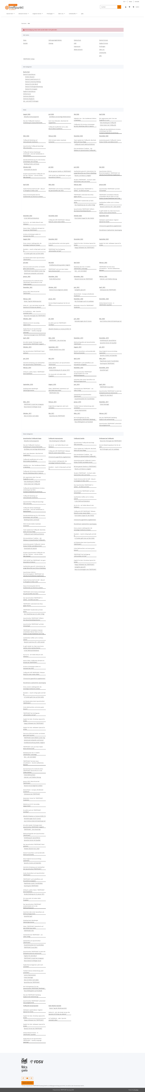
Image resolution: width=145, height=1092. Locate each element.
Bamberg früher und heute (31, 164)
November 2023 (78, 239)
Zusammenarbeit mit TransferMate (84, 399)
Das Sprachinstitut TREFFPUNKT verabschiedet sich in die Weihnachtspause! (83, 373)
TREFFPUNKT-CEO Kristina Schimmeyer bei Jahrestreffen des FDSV (59, 189)
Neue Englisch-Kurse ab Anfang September (108, 352)
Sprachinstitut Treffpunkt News (32, 438)
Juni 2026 (51, 114)
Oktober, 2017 (27, 413)
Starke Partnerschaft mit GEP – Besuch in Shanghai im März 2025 (34, 189)
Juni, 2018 (76, 384)
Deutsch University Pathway (33, 81)
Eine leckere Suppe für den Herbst (84, 218)
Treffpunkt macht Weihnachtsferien (85, 144)
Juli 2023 (25, 262)
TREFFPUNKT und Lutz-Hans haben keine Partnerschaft (58, 270)
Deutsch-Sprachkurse (29, 74)
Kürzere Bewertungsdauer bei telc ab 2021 (59, 304)
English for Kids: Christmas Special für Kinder (84, 244)
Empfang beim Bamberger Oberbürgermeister (30, 389)
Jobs (82, 13)
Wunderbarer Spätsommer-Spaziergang (110, 230)
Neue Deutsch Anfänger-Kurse (32, 407)
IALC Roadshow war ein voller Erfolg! (85, 205)
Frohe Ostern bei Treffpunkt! (108, 125)
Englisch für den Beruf (106, 395)
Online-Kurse (27, 94)
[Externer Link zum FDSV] (36, 1061)
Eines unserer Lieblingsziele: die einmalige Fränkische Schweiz (32, 244)
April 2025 (26, 184)
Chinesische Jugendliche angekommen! (110, 226)
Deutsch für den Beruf (31, 84)
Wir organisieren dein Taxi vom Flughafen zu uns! (108, 119)
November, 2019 (104, 338)
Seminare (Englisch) (28, 99)
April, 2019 (77, 358)
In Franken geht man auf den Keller (34, 253)
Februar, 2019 (27, 367)
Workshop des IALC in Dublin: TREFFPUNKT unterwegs (82, 267)
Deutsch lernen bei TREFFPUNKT (84, 279)
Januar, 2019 (52, 367)
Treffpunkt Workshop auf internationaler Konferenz (30, 141)
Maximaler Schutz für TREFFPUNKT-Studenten (84, 306)
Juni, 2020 (76, 319)
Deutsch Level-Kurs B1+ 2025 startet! (110, 206)
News (130, 1)
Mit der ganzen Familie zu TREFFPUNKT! (60, 171)
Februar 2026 (52, 136)
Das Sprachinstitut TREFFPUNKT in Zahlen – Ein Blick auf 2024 (83, 189)
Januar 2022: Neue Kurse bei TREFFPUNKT (31, 292)
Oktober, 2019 (27, 347)
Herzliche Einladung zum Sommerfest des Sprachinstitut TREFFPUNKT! (33, 363)
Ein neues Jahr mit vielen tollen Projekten (57, 375)
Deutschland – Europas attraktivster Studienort (84, 295)
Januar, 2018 (77, 402)
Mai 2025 (101, 167)
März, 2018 (26, 402)
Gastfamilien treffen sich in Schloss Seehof (109, 203)
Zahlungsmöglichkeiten (55, 40)
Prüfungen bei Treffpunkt (106, 438)
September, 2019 (53, 347)
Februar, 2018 (52, 402)
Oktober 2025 (27, 167)
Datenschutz (77, 40)
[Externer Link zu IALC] (24, 1061)
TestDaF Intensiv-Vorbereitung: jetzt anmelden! (84, 407)
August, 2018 (52, 384)
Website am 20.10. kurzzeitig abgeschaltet (31, 323)
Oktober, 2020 (27, 319)
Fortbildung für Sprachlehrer (108, 340)
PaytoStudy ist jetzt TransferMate (109, 361)
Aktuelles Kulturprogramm (31, 116)
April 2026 (102, 114)
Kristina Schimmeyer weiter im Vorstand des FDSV (32, 235)
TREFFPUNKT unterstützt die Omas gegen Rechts (83, 195)
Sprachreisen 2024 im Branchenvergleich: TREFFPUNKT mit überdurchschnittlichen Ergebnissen (109, 173)
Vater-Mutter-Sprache (55, 1006)
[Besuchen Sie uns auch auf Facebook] (23, 1078)
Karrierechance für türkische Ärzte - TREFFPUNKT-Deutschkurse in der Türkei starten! (33, 282)
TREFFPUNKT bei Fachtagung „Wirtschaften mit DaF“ (57, 250)
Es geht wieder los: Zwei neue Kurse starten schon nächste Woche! (109, 211)
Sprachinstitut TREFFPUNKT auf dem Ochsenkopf (109, 189)
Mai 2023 (51, 262)
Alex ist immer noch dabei (31, 416)
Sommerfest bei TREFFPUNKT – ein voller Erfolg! (83, 389)
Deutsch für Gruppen (31, 89)
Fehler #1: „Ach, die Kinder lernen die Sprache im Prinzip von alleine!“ (33, 306)
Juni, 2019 (26, 358)
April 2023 (77, 262)
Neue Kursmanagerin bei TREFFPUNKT (35, 335)
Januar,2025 (102, 184)
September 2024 (104, 215)
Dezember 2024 (27, 215)
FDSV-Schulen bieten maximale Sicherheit (57, 141)
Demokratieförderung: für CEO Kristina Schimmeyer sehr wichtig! (34, 160)
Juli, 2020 (51, 319)
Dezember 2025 (78, 136)
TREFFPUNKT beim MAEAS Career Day (34, 271)
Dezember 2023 (53, 239)
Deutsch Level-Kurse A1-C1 (32, 79)
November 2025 (103, 136)
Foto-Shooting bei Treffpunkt (108, 122)
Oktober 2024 (78, 215)
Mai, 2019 (51, 358)
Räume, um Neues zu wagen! (83, 175)
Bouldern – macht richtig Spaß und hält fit (34, 250)
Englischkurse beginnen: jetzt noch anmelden (58, 407)
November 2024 (53, 215)
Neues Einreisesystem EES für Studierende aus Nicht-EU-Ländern (33, 195)
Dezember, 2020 (78, 299)
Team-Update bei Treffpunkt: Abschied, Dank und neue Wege (85, 141)
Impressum (77, 46)
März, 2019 (102, 358)
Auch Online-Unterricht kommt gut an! (111, 321)
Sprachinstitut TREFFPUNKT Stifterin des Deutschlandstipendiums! (84, 210)
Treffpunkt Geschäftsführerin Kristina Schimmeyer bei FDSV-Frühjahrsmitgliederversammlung (109, 131)
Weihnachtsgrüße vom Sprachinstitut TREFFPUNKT (84, 343)
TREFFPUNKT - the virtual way (57, 340)
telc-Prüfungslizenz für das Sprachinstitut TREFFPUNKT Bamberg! (84, 418)
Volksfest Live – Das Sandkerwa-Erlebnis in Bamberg (85, 119)
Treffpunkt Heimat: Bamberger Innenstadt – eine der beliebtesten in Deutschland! (33, 153)
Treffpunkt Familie (79, 438)
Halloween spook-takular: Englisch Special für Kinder (108, 220)
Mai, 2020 (102, 319)
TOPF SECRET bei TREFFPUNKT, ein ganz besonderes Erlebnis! (60, 176)
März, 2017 (77, 413)
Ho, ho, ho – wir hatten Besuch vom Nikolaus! (33, 223)
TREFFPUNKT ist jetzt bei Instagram (34, 404)
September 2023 (104, 239)
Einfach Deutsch (29, 77)
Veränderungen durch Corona (83, 321)
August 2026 (26, 114)
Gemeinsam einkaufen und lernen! (34, 273)
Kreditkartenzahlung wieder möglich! (59, 265)
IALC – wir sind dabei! (81, 271)
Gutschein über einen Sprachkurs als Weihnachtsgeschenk (84, 380)
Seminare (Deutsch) (28, 96)
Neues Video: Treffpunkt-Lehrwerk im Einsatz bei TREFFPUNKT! (33, 229)
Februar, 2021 (27, 299)
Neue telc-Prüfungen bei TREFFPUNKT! (35, 315)
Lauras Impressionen (80, 410)
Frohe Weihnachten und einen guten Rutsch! (59, 244)
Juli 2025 (51, 167)
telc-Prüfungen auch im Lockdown (84, 301)
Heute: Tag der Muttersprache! (32, 301)
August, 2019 (77, 347)
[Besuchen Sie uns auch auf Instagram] (31, 1078)
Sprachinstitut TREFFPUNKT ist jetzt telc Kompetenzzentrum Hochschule (110, 392)
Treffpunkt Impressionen (56, 438)
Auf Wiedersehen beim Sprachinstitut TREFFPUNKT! (33, 258)
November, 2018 (104, 367)
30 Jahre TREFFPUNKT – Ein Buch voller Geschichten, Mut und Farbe (85, 180)
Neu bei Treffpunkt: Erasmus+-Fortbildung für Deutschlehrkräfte (32, 121)
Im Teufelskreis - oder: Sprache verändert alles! (32, 312)
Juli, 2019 (101, 347)
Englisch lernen (103, 43)
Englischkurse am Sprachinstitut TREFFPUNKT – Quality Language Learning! (32, 330)
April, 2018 (102, 384)
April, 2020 (26, 338)
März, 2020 (52, 338)
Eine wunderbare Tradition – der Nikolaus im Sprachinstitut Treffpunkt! (84, 149)
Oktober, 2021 (53, 287)
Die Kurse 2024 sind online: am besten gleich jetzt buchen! (34, 267)
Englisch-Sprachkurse (29, 91)
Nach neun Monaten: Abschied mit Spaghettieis (58, 121)
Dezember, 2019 (78, 338)
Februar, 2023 (103, 262)
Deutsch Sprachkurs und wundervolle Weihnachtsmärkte (84, 352)
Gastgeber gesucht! (80, 290)
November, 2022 (78, 276)
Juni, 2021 (76, 287)
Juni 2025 (76, 167)
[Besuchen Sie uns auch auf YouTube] (27, 1078)
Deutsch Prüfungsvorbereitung (34, 86)
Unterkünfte (102, 52)
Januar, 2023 (26, 276)
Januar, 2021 (52, 299)
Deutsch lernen (103, 40)
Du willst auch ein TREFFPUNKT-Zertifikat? (58, 323)
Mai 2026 (76, 114)
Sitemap (51, 43)
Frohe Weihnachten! (55, 279)
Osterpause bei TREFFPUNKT (108, 290)
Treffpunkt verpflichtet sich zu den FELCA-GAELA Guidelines (58, 127)
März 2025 (51, 184)
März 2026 (26, 136)
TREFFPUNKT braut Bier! (106, 387)
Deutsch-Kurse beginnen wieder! (58, 290)
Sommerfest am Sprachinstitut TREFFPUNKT (82, 395)
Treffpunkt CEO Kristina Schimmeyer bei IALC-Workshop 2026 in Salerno (84, 125)
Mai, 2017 (51, 413)
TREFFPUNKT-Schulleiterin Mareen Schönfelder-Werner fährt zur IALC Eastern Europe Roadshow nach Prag (109, 196)
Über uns (101, 49)
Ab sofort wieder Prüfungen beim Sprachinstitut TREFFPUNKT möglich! (33, 343)
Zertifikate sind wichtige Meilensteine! (60, 116)
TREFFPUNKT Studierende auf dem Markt (83, 201)
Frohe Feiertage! (104, 404)
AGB (75, 43)
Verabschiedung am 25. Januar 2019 (59, 370)
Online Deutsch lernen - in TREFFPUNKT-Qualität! (106, 304)
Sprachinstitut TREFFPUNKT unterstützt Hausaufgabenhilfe (110, 424)
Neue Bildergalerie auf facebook (84, 422)
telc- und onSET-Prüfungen (30, 101)
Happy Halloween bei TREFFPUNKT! (84, 247)
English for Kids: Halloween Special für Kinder (110, 244)
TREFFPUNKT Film (54, 393)
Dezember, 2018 (78, 367)
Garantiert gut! (104, 370)
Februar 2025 (77, 184)
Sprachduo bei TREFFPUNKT (57, 416)
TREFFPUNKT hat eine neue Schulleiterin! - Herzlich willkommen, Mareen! (109, 268)
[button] (126, 7)
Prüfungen (102, 46)
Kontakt (137, 1)
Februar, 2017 (103, 413)
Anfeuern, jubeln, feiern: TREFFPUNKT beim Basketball (33, 372)
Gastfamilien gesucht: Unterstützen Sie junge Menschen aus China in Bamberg (85, 172)
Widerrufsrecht (78, 49)
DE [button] (124, 1)
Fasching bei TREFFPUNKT (107, 363)
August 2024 (26, 239)
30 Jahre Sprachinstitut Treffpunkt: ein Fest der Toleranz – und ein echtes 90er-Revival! (34, 175)
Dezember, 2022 (53, 276)
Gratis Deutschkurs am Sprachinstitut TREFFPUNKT (59, 363)
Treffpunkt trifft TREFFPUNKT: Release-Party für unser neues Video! (59, 220)
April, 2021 (102, 287)
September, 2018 (28, 384)
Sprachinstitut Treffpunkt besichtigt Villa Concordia (33, 147)
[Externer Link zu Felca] (24, 1068)
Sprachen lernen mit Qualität (108, 343)
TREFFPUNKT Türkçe (28, 59)
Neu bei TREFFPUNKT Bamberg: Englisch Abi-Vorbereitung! (108, 418)
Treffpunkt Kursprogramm (30, 1006)
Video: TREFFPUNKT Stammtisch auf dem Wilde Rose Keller (59, 389)
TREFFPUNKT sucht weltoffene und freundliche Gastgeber (83, 363)
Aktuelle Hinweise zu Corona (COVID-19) (60, 329)
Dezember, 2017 (103, 402)
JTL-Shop (136, 1090)
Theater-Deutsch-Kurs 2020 (57, 349)
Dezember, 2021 (27, 287)
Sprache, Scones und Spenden (108, 355)
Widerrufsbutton (27, 1083)
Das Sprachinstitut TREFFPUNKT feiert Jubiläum (33, 352)
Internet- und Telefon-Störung (108, 279)
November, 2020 (104, 299)
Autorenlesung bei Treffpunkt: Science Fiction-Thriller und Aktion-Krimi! (110, 141)
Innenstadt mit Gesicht (30, 169)
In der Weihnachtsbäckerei (31, 218)
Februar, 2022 (103, 276)
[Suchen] (119, 7)
